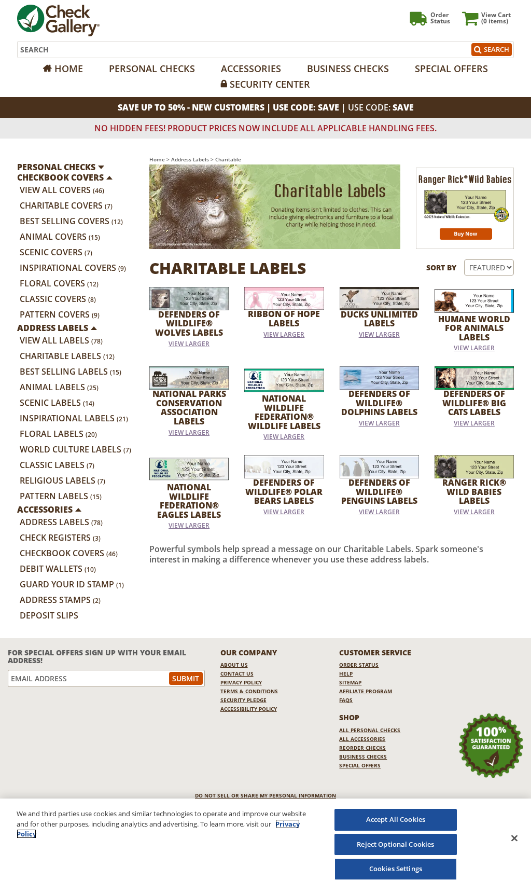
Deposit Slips (49, 615)
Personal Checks (152, 68)
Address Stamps (60, 600)
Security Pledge (243, 700)
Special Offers (451, 68)
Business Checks (348, 68)
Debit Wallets (58, 568)
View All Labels (61, 340)
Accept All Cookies (395, 819)
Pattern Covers (60, 314)
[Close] (514, 838)
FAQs (346, 700)
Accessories (251, 68)
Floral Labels (58, 433)
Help (346, 673)
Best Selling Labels (70, 371)
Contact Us (237, 673)
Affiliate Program (365, 691)
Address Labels (61, 522)
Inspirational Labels (74, 418)
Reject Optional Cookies (395, 844)
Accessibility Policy (248, 709)
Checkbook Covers (69, 553)
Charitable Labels (67, 356)
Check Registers (60, 537)
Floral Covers (59, 283)
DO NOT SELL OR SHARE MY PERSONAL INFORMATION (265, 795)
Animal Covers (60, 236)
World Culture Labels (75, 449)
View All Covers (62, 190)
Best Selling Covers (71, 221)
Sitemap (350, 682)
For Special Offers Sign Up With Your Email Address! (97, 657)
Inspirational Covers (73, 267)
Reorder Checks (362, 748)
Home (68, 68)
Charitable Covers (66, 205)
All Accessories (362, 739)
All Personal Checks (369, 730)
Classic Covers (58, 299)
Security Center (270, 84)
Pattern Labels (61, 496)
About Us (234, 665)
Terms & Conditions (249, 691)
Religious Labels (62, 480)
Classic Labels (57, 465)
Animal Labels (59, 387)
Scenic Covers (56, 252)
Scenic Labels (57, 402)
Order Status (359, 665)
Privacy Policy (241, 682)
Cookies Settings (395, 868)
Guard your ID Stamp (72, 584)
